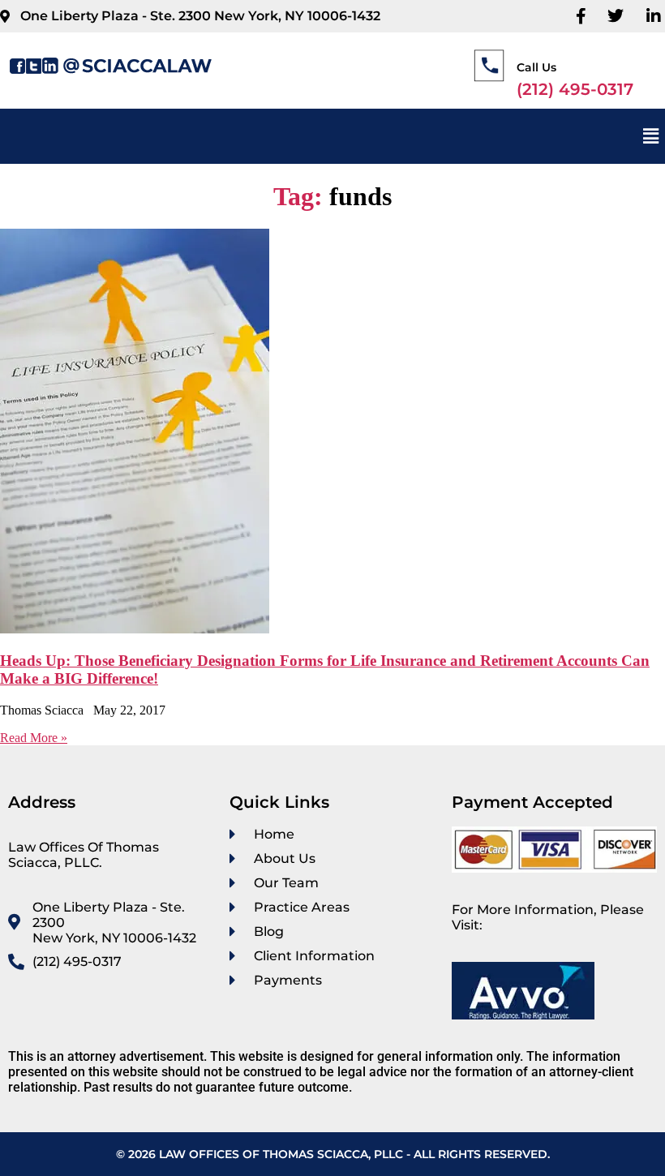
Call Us (536, 67)
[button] (651, 136)
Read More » (33, 738)
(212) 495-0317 (575, 89)
